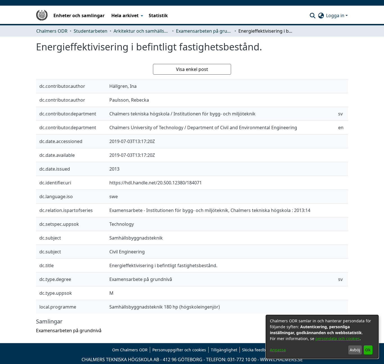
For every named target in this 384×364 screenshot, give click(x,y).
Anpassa (278, 349)
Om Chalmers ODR (130, 349)
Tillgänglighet (224, 349)
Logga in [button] (335, 15)
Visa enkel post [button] (192, 69)
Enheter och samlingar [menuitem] (79, 15)
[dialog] (322, 336)
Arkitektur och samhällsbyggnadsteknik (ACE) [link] (142, 31)
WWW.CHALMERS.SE (281, 359)
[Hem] (42, 15)
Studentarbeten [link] (90, 31)
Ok (368, 349)
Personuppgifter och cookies (179, 349)
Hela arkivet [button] (125, 15)
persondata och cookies (337, 338)
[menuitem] (126, 15)
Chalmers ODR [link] (51, 31)
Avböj (355, 349)
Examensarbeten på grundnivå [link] (204, 31)
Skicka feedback (257, 349)
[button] (312, 15)
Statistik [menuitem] (158, 15)
